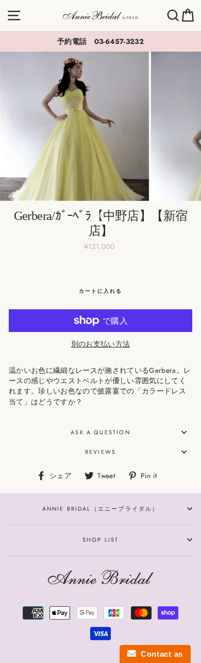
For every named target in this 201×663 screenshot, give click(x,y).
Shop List (100, 539)
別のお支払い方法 (100, 344)
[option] (100, 41)
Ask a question (100, 432)
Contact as (159, 654)
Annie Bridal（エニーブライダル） (100, 508)
